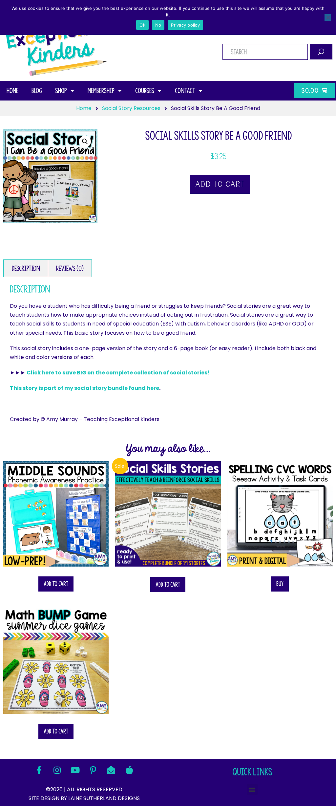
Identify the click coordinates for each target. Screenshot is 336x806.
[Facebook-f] (39, 770)
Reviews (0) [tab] (70, 268)
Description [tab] (25, 268)
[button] (85, 141)
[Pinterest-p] (93, 770)
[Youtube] (75, 770)
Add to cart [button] (56, 584)
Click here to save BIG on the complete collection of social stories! (118, 372)
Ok (142, 25)
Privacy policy (185, 25)
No (158, 25)
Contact (185, 90)
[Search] (321, 52)
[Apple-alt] (129, 770)
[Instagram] (57, 770)
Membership (101, 90)
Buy (280, 584)
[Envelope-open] (111, 770)
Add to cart (220, 184)
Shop (61, 90)
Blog (37, 90)
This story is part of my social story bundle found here (84, 388)
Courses (144, 90)
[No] (328, 17)
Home (12, 90)
